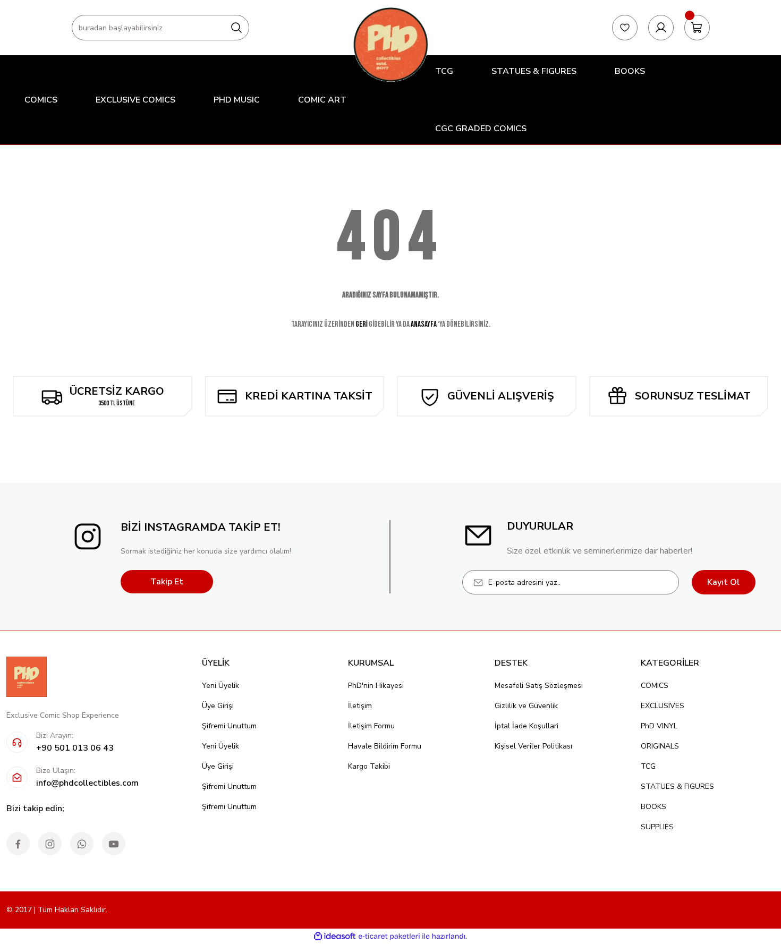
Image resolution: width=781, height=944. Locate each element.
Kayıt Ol (723, 582)
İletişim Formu (371, 726)
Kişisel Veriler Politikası (533, 746)
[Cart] (697, 27)
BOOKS (653, 807)
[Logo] (391, 44)
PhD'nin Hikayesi (376, 686)
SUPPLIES (657, 827)
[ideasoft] (334, 936)
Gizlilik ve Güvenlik (526, 706)
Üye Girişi (218, 706)
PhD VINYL (659, 726)
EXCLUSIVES (662, 706)
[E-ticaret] (389, 936)
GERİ (361, 324)
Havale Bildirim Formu (384, 746)
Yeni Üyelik (220, 686)
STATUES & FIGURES (677, 786)
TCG (648, 766)
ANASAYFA (424, 324)
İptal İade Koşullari (526, 726)
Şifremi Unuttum (229, 726)
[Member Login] (661, 27)
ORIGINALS (660, 746)
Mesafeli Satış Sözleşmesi (539, 686)
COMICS (654, 686)
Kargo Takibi (369, 766)
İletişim (360, 706)
